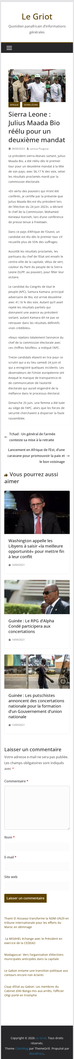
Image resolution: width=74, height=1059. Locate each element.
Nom (9, 837)
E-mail (10, 857)
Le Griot (37, 16)
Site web (10, 877)
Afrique (14, 104)
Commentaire (16, 781)
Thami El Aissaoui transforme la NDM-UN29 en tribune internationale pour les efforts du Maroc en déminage (36, 922)
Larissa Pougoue (39, 148)
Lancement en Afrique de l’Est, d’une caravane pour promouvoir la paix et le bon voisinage (36, 456)
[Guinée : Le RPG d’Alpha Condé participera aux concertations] (36, 583)
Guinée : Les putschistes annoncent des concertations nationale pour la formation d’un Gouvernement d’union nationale (36, 706)
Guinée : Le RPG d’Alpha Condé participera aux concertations (31, 626)
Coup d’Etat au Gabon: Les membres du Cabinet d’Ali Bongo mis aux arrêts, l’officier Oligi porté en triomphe (34, 991)
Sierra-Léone (31, 104)
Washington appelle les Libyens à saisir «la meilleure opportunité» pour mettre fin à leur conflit (36, 548)
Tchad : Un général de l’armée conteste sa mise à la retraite (32, 437)
